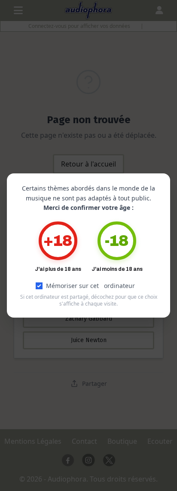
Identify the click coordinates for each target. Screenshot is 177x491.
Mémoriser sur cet (90, 286)
